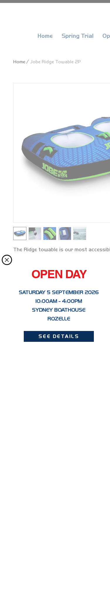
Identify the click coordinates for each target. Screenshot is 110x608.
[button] (7, 260)
